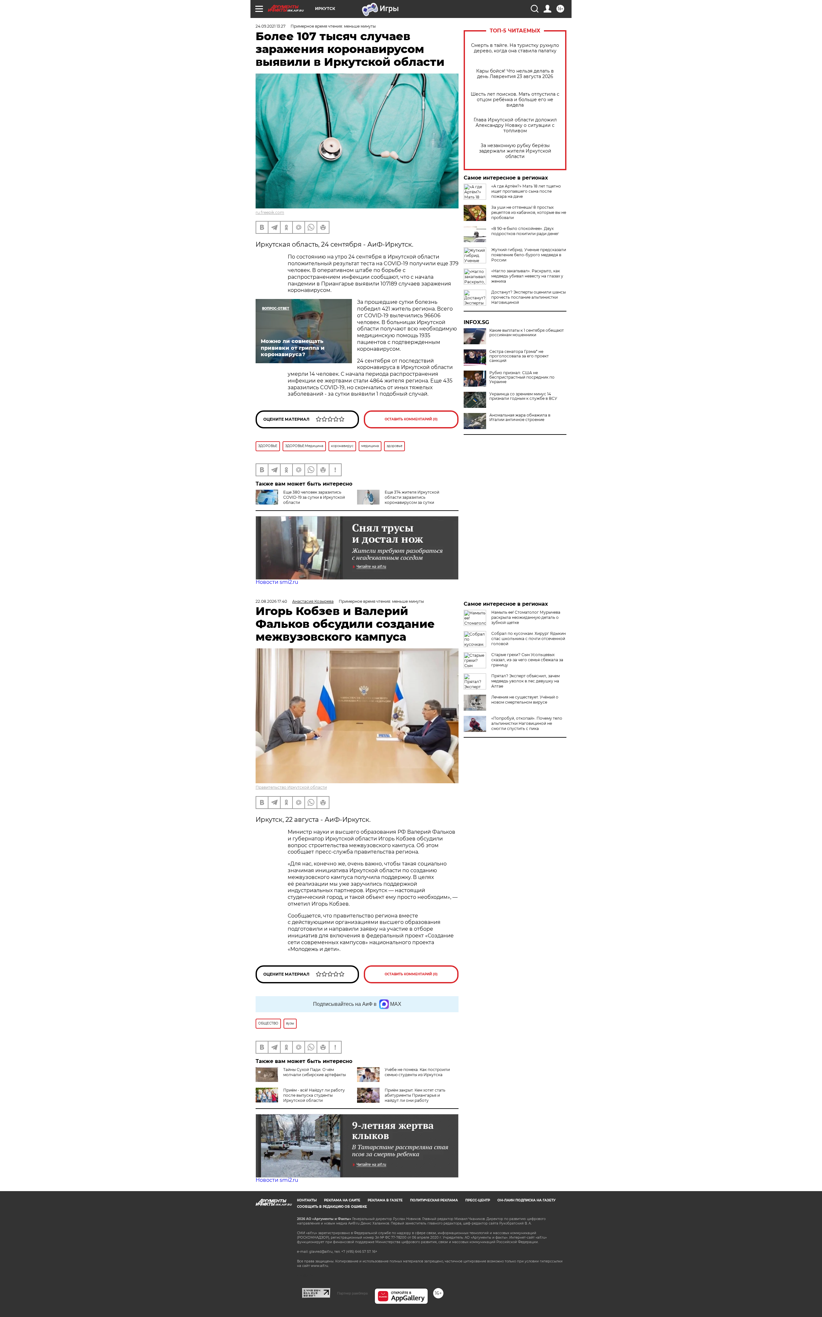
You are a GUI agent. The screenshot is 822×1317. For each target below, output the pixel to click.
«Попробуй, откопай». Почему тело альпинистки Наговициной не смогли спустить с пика (526, 723)
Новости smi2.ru (277, 582)
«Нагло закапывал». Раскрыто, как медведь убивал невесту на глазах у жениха (527, 276)
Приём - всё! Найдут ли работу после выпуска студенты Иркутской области (314, 1095)
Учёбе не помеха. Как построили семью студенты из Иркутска (417, 1072)
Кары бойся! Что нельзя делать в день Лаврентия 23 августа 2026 (515, 73)
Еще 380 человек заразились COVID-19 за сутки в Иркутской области (314, 497)
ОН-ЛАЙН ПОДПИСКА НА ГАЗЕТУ (526, 1200)
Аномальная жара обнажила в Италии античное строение (519, 417)
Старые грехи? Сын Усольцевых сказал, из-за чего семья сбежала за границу (527, 659)
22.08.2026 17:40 (271, 601)
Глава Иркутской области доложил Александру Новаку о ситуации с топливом (515, 125)
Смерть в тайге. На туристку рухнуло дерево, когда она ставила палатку (515, 48)
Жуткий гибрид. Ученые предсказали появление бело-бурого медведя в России (528, 254)
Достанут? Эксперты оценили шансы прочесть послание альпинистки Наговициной (528, 297)
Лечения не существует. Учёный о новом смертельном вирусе (524, 700)
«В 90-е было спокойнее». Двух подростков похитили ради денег (525, 231)
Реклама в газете (385, 1200)
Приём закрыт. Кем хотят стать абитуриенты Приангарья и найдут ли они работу (415, 1095)
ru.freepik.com (270, 212)
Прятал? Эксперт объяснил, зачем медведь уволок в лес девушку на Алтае (525, 681)
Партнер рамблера (352, 1293)
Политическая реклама (434, 1200)
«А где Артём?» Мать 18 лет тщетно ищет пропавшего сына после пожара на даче (526, 191)
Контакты (307, 1200)
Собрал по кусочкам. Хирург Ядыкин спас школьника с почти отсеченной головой (528, 638)
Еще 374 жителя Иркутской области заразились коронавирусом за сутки (412, 497)
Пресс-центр (477, 1200)
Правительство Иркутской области (291, 787)
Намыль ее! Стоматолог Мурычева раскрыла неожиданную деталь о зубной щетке (525, 617)
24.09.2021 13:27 (270, 26)
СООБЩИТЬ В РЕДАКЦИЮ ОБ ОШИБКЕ (332, 1207)
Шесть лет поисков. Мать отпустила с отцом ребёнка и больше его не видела (515, 100)
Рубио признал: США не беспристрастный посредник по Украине (522, 377)
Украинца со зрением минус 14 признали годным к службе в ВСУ (523, 396)
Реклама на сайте (342, 1200)
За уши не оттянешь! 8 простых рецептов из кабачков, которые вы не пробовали (528, 212)
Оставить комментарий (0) (411, 419)
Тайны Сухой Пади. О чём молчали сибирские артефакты (314, 1072)
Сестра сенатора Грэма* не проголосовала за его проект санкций (519, 356)
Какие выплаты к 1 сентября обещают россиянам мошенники (526, 332)
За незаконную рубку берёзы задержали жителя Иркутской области (515, 151)
